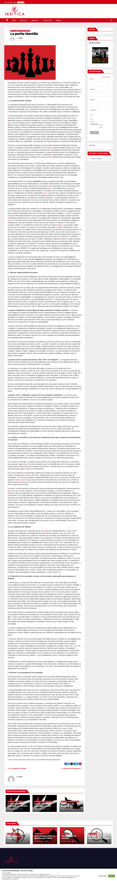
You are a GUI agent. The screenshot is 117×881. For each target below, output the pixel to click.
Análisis (35, 20)
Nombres (92, 89)
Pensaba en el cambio (68, 837)
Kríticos (23, 20)
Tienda (58, 20)
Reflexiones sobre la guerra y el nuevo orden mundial (44, 838)
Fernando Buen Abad (73, 801)
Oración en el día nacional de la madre (99, 837)
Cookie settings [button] (102, 876)
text (101, 127)
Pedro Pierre (92, 833)
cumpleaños (93, 110)
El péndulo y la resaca (14, 837)
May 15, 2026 (94, 841)
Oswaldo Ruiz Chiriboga (23, 30)
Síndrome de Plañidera (67, 805)
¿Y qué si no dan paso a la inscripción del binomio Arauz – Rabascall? (17, 806)
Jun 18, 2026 (66, 841)
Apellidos (92, 99)
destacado (13, 30)
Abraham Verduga (12, 833)
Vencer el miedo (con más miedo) (42, 805)
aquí (26, 109)
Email (92, 79)
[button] (111, 20)
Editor (21, 38)
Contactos (47, 20)
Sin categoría (65, 833)
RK (20, 841)
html (101, 125)
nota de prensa (20, 480)
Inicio (14, 20)
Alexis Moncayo (12, 801)
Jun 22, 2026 (12, 841)
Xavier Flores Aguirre (47, 801)
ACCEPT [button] (111, 876)
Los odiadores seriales (17, 768)
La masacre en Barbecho (71, 768)
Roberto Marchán (39, 833)
